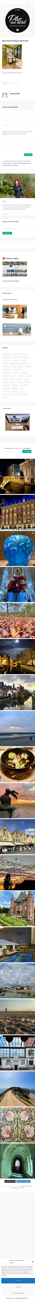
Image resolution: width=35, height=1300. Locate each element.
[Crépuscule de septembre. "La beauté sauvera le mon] (17, 872)
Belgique (14, 360)
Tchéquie (15, 391)
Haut (18, 1189)
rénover (6, 388)
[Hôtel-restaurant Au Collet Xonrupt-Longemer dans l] (17, 764)
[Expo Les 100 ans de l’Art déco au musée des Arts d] (17, 548)
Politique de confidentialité (22, 1297)
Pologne (14, 385)
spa (22, 388)
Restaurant (23, 385)
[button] (32, 1261)
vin (13, 394)
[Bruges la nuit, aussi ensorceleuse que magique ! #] (17, 476)
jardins (29, 376)
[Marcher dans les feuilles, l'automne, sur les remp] (17, 620)
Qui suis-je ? (6, 213)
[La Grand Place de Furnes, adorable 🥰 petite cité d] (17, 836)
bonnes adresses (15, 363)
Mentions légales (25, 1186)
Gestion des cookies (20, 1187)
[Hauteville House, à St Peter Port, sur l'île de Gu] (17, 1052)
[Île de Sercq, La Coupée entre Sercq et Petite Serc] (17, 1089)
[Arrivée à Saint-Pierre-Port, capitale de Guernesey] (17, 980)
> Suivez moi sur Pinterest (11, 281)
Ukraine (6, 394)
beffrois (6, 360)
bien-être (23, 360)
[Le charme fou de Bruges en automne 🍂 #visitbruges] (17, 692)
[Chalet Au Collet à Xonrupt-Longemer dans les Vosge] (17, 944)
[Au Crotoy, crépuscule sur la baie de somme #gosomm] (17, 728)
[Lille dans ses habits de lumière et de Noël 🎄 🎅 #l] (17, 512)
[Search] (33, 2)
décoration (7, 369)
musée (5, 382)
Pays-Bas (6, 385)
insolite (21, 376)
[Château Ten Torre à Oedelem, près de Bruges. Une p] (17, 908)
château (28, 366)
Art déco (6, 357)
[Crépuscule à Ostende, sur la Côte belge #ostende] (17, 800)
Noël (27, 382)
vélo (25, 394)
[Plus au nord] (17, 20)
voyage (19, 394)
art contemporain (20, 354)
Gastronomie (8, 372)
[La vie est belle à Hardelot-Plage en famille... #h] (17, 1016)
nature (13, 382)
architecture (8, 354)
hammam (23, 372)
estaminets (17, 369)
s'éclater (14, 388)
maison (11, 379)
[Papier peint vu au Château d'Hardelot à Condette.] (17, 1125)
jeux (5, 379)
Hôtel (13, 376)
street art (7, 391)
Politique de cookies (10, 1297)
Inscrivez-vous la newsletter (17, 448)
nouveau (20, 382)
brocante (6, 366)
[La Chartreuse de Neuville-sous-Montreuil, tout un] (17, 1161)
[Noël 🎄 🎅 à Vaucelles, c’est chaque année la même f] (17, 584)
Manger (19, 379)
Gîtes (16, 372)
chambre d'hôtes (18, 366)
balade (26, 357)
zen (5, 397)
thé (23, 391)
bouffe (25, 363)
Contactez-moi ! (7, 408)
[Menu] (2, 2)
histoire (6, 376)
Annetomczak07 (15, 94)
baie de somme (16, 357)
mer (25, 379)
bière (5, 363)
